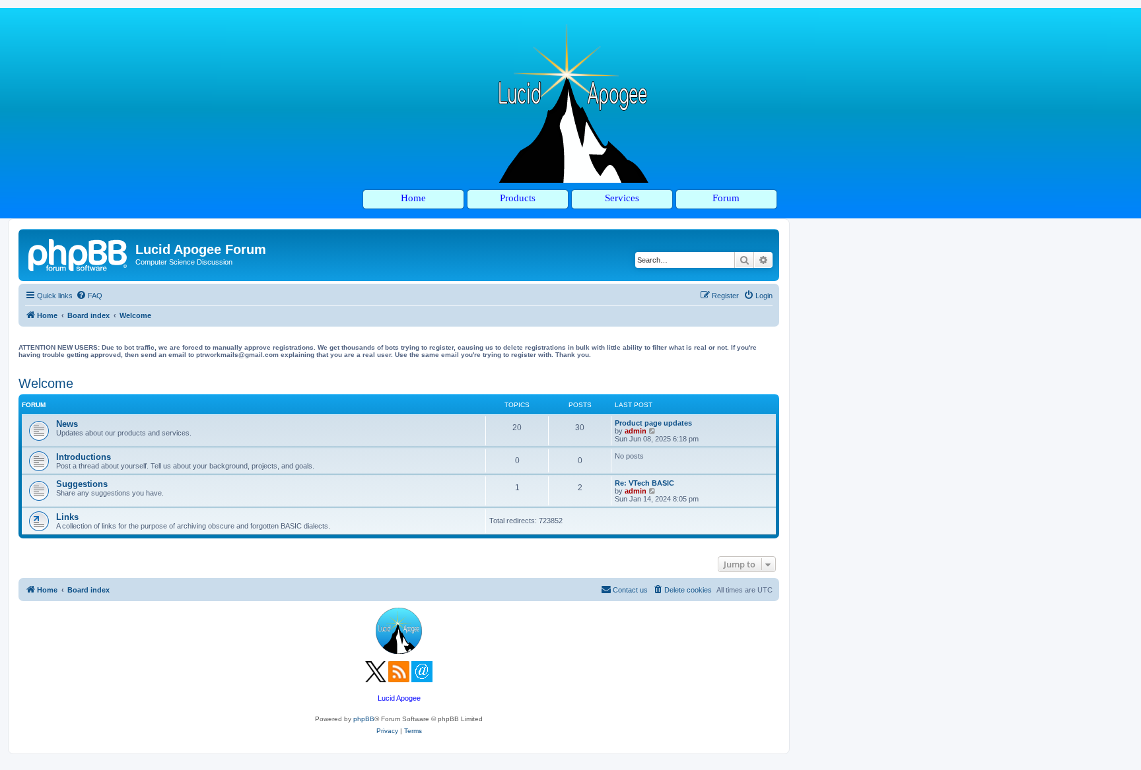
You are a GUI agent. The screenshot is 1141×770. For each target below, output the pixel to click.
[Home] (78, 253)
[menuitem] (89, 296)
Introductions (83, 457)
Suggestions (82, 484)
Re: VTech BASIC (644, 483)
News (67, 424)
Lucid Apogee (399, 698)
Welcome (45, 383)
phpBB (363, 718)
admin (635, 431)
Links (67, 517)
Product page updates (653, 423)
